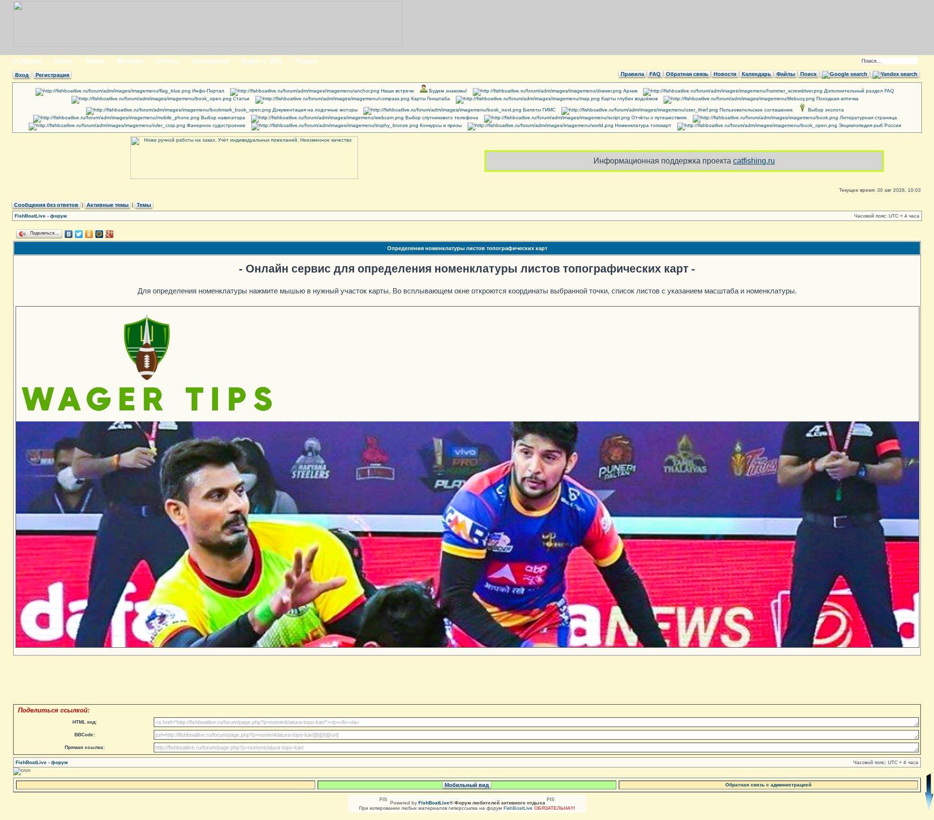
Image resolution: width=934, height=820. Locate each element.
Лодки (95, 61)
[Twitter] (79, 234)
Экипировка (210, 61)
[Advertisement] (472, 679)
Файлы (785, 74)
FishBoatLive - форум (41, 216)
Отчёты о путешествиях (658, 117)
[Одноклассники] (89, 234)
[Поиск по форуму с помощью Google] (844, 74)
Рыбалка (27, 61)
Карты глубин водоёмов (629, 98)
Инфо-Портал (207, 90)
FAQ (655, 74)
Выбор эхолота (825, 109)
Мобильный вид (467, 785)
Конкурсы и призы (440, 125)
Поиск (808, 74)
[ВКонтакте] (69, 234)
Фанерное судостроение (215, 125)
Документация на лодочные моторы (314, 109)
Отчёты (167, 61)
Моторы (130, 61)
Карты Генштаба (430, 98)
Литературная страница (867, 117)
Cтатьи (241, 98)
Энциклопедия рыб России (869, 125)
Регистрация (52, 75)
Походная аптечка (837, 98)
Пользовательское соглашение (755, 109)
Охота (63, 61)
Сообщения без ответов (46, 205)
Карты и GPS (262, 61)
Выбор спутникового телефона (441, 117)
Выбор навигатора (222, 117)
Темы (144, 205)
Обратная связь (687, 74)
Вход (22, 75)
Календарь (756, 74)
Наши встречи (396, 90)
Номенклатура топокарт (642, 125)
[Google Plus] (110, 234)
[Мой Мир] (99, 234)
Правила (632, 74)
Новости (725, 74)
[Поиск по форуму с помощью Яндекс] (895, 74)
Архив (629, 90)
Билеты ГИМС (538, 109)
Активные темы (107, 205)
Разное (306, 61)
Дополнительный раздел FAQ (858, 90)
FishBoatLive (518, 808)
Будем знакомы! (447, 90)
